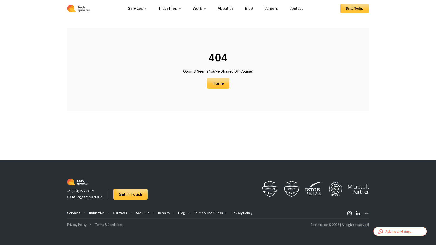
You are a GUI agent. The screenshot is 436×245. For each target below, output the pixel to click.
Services (135, 8)
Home (218, 83)
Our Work (120, 213)
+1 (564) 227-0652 (80, 191)
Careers (271, 8)
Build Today (354, 8)
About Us (226, 8)
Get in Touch (130, 194)
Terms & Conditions (208, 213)
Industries (168, 8)
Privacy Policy (241, 213)
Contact (296, 8)
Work (197, 8)
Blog (249, 8)
